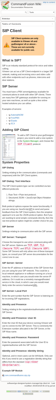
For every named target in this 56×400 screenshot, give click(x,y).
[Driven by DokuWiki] (28, 394)
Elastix (14, 121)
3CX (13, 123)
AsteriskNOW (17, 115)
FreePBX (15, 118)
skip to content (49, 2)
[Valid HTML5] (33, 391)
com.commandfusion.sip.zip (17, 375)
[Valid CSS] (44, 391)
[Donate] (11, 391)
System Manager (30, 141)
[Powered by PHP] (22, 391)
